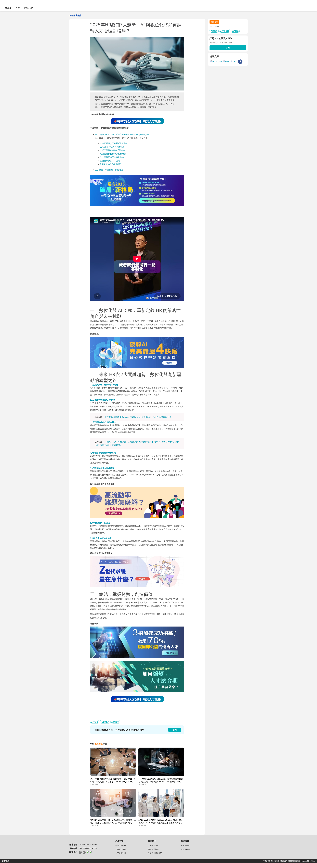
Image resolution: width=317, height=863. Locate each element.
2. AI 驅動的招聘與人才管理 (112, 146)
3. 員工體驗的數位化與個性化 (113, 150)
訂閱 (228, 47)
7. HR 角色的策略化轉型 (110, 164)
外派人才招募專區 (155, 853)
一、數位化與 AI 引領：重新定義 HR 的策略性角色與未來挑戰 (122, 134)
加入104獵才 (186, 849)
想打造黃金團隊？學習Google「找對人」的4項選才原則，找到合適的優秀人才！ (138, 417)
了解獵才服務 (153, 845)
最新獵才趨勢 (153, 849)
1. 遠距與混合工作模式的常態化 (114, 143)
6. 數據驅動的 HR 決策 (110, 160)
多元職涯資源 (120, 853)
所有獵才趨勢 (75, 15)
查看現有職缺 (120, 845)
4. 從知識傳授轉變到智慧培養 (113, 153)
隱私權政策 (5, 861)
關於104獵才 (186, 845)
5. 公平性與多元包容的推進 (112, 157)
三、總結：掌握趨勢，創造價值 (109, 169)
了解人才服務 (120, 849)
